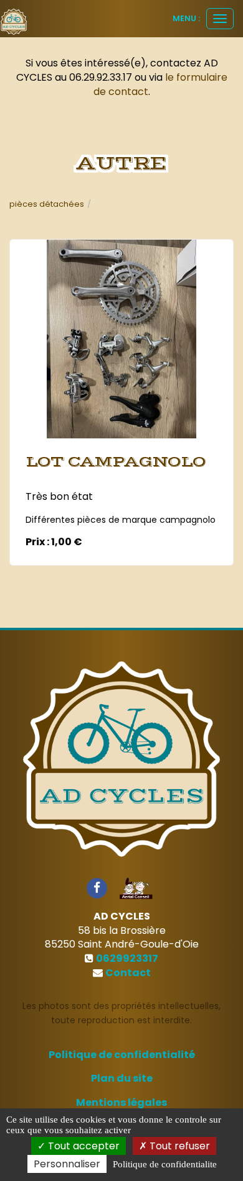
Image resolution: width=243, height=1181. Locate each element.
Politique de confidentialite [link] (165, 1164)
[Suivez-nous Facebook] (96, 887)
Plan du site (122, 1078)
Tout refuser (178, 1146)
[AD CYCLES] (13, 21)
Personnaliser (67, 1164)
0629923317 (127, 958)
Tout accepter (82, 1146)
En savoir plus (123, 421)
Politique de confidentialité (122, 1055)
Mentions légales (121, 1102)
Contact (128, 973)
